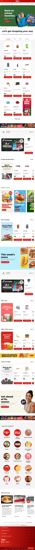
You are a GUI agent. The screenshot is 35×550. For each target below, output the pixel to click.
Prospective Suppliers (17, 549)
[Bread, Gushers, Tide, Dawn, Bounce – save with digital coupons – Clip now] (7, 201)
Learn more (17, 516)
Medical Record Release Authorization (6, 549)
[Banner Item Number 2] (3, 28)
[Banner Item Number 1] (2, 28)
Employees (12, 549)
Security (23, 547)
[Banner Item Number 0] (1, 28)
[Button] (0, 28)
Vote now (29, 516)
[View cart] (33, 1)
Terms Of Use (26, 547)
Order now (4, 516)
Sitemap (5, 547)
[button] (31, 548)
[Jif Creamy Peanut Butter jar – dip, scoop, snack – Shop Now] (27, 107)
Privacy (8, 547)
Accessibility (32, 549)
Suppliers (22, 549)
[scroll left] (2, 15)
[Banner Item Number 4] (5, 28)
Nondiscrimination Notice (27, 549)
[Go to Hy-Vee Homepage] (18, 1)
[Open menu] (1, 1)
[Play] (12, 286)
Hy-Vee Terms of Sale (24, 525)
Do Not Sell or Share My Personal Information (15, 547)
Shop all (31, 159)
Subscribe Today (29, 522)
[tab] (8, 39)
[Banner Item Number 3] (4, 28)
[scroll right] (33, 15)
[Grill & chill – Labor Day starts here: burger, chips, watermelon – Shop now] (20, 201)
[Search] (31, 1)
